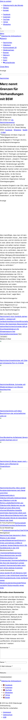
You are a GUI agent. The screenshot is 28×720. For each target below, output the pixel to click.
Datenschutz (7, 715)
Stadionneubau (9, 525)
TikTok (5, 22)
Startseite (3, 334)
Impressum (7, 712)
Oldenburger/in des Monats (13, 5)
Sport (5, 60)
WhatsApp (7, 24)
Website (3, 673)
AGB (4, 717)
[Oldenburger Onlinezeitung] (10, 681)
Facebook (6, 14)
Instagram (6, 17)
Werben (6, 8)
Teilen (19, 334)
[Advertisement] (14, 217)
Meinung (6, 55)
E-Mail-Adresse (6, 666)
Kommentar (5, 647)
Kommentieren (12, 334)
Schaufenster (10, 62)
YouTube (6, 19)
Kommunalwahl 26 (9, 47)
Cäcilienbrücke (20, 525)
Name (3, 662)
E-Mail (3, 132)
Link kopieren (4, 336)
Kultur (5, 57)
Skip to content (5, 1)
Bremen (6, 52)
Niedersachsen (8, 50)
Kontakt (6, 10)
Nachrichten (7, 42)
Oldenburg (7, 45)
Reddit (25, 130)
